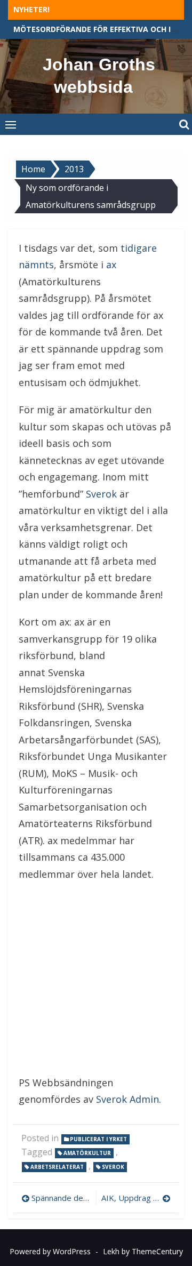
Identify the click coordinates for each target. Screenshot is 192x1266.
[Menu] (10, 124)
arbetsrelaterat (57, 1167)
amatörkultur (87, 1153)
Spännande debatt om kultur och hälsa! (61, 1197)
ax (111, 264)
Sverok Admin (127, 1099)
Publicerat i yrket (98, 1139)
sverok (113, 1167)
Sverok (101, 493)
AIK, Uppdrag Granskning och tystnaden (136, 1197)
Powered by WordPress (50, 1251)
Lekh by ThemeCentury (143, 1251)
